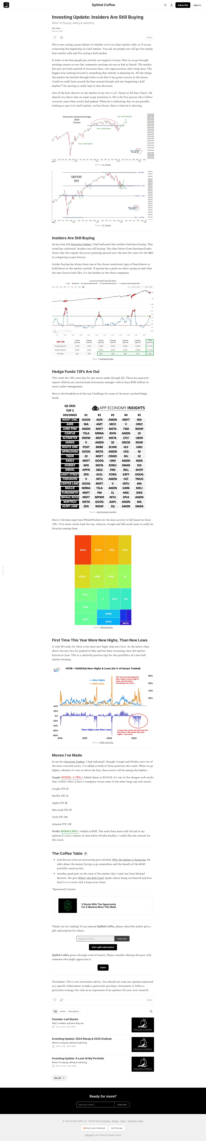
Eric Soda (56, 28)
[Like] (55, 37)
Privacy (115, 1121)
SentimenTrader (106, 358)
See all (57, 1077)
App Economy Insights (106, 512)
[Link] (48, 238)
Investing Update (81, 244)
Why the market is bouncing (129, 860)
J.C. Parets (106, 164)
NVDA (70, 831)
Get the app (116, 1128)
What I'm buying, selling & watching (69, 1042)
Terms (123, 1121)
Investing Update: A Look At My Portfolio (78, 1058)
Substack (89, 1135)
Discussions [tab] (73, 1011)
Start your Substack (95, 1128)
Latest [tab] (62, 1011)
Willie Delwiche (106, 742)
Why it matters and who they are (68, 1023)
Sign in (197, 5)
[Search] (165, 5)
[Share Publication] (171, 5)
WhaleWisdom (106, 627)
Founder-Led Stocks (65, 1019)
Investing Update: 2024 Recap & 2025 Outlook (82, 1038)
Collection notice (135, 1121)
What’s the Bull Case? (91, 878)
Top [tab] (55, 1011)
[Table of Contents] (3, 570)
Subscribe (183, 5)
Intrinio (106, 1121)
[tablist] (66, 1011)
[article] (103, 1025)
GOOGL (72, 777)
